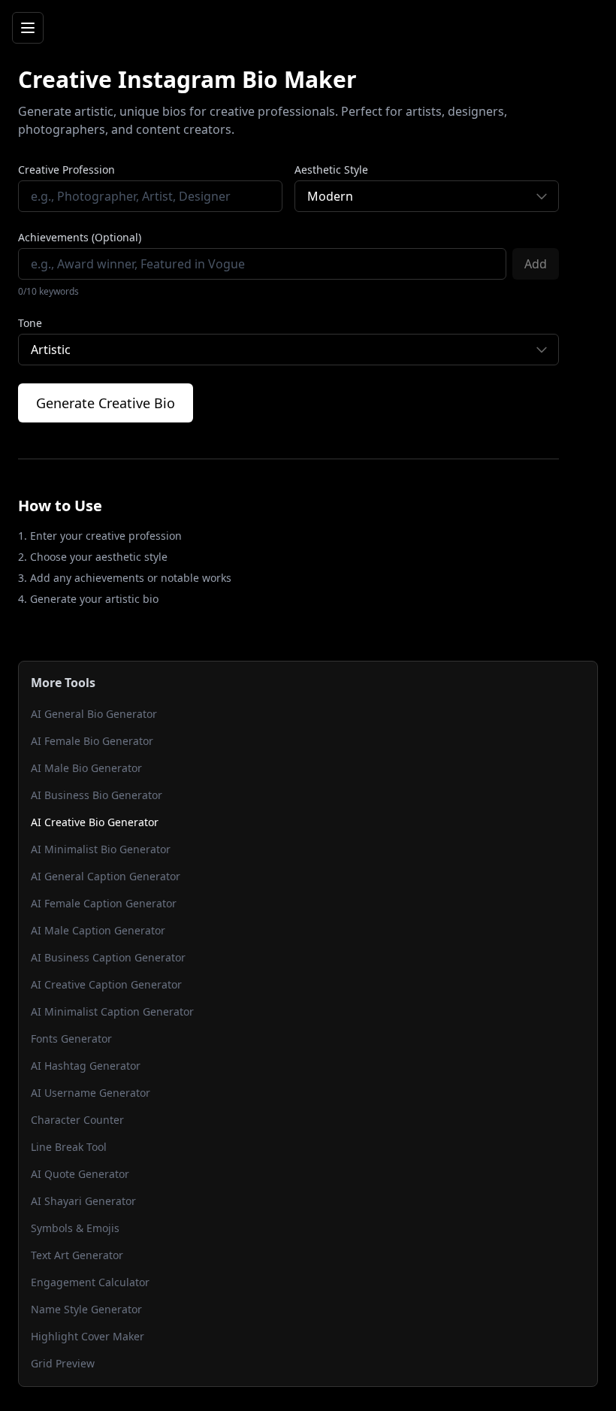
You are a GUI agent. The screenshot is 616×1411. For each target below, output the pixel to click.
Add (535, 264)
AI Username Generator (90, 1093)
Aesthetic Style (331, 169)
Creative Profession (66, 169)
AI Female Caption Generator (104, 903)
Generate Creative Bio (105, 403)
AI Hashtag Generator (85, 1065)
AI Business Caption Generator (108, 957)
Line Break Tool (69, 1147)
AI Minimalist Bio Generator (101, 849)
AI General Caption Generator (105, 876)
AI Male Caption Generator (98, 930)
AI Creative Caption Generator (106, 984)
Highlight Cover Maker (87, 1336)
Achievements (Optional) (79, 237)
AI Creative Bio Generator (95, 822)
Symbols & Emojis (75, 1228)
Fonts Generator (71, 1038)
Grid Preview (63, 1363)
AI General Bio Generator (94, 714)
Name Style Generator (86, 1309)
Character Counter (77, 1120)
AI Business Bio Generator (96, 795)
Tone (30, 323)
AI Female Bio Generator (92, 741)
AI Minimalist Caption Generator (112, 1011)
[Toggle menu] (28, 28)
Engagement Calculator (90, 1282)
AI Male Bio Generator (86, 768)
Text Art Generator (77, 1255)
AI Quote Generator (80, 1174)
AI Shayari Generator (83, 1201)
